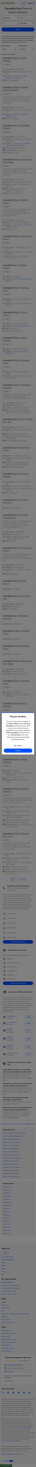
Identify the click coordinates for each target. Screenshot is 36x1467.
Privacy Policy (13, 724)
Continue (18, 750)
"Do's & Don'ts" (16, 735)
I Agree (19, 745)
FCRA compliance (12, 733)
